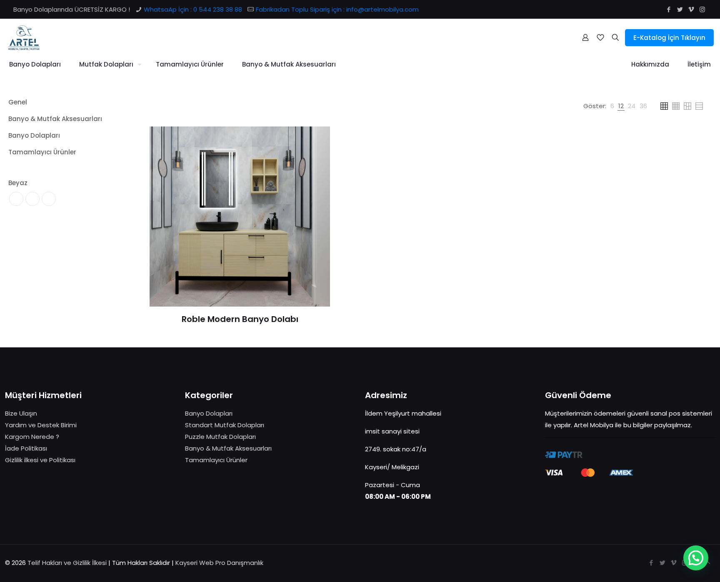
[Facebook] (668, 9)
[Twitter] (679, 9)
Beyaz (18, 182)
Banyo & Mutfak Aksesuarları (228, 448)
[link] (612, 106)
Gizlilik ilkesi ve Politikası (40, 460)
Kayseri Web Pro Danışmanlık (219, 562)
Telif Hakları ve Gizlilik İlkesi (68, 562)
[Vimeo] (691, 9)
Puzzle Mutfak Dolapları (220, 436)
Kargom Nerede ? (32, 436)
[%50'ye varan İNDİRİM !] (24, 37)
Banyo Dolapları (208, 413)
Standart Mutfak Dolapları (224, 425)
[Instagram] (702, 9)
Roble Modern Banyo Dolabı (240, 319)
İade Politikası (26, 448)
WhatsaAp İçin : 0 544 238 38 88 (193, 9)
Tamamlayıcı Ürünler (216, 460)
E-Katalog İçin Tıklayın (669, 37)
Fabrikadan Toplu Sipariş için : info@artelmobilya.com (337, 9)
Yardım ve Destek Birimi (41, 425)
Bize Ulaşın (21, 413)
